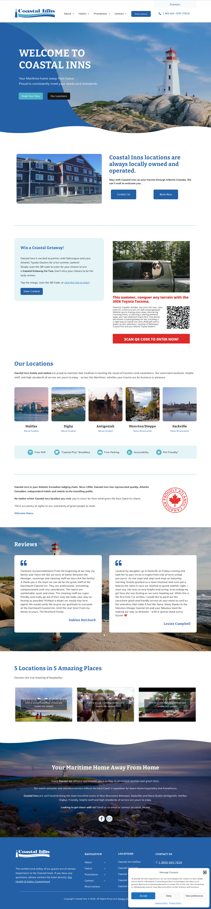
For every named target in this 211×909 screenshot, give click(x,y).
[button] (204, 872)
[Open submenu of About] (104, 862)
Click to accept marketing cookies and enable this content (43, 705)
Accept (143, 895)
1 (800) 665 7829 (170, 862)
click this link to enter (76, 282)
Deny (169, 895)
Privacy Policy (175, 903)
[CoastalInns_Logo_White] (33, 850)
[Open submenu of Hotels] (104, 868)
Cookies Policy (161, 903)
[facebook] (102, 819)
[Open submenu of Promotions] (104, 874)
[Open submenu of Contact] (104, 881)
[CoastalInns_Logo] (35, 9)
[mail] (109, 819)
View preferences (194, 895)
